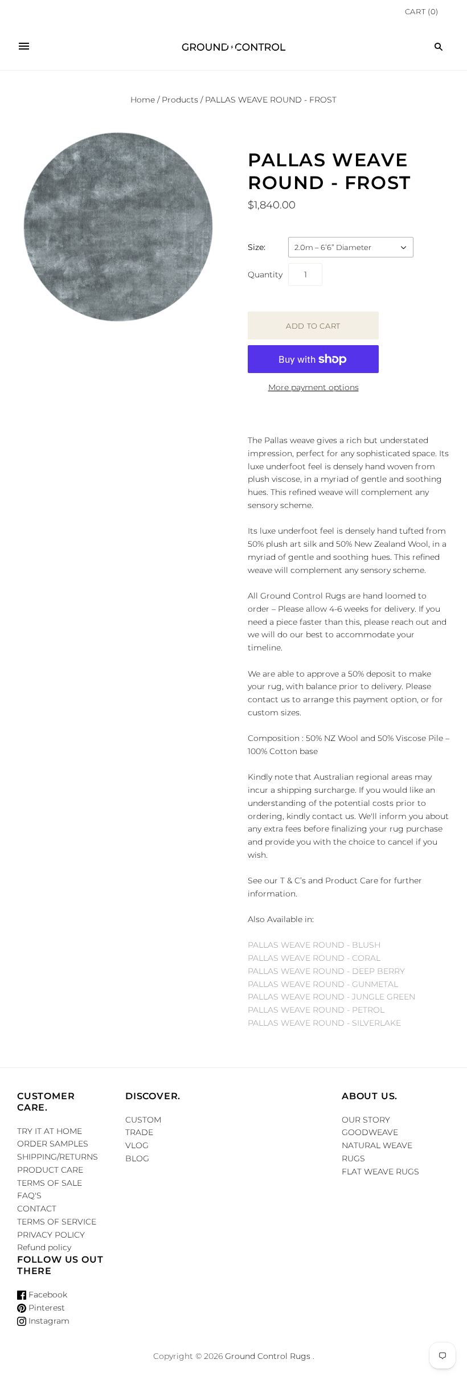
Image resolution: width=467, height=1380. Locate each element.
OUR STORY (366, 1120)
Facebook (46, 1294)
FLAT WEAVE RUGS (380, 1171)
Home (142, 100)
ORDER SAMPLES (52, 1144)
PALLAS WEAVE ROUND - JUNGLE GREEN (331, 997)
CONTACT (36, 1208)
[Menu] (24, 46)
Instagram (47, 1321)
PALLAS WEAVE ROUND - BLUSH (314, 945)
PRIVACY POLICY (51, 1235)
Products (180, 100)
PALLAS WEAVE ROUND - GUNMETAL (323, 984)
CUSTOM (143, 1120)
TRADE (139, 1132)
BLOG (137, 1158)
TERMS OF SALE (49, 1183)
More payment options (313, 387)
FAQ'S (29, 1195)
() (422, 11)
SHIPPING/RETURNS (57, 1157)
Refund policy (44, 1247)
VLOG (137, 1145)
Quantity (265, 274)
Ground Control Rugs (267, 1356)
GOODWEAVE (370, 1132)
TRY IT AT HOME (49, 1131)
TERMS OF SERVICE (56, 1222)
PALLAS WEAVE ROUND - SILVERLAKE (324, 1023)
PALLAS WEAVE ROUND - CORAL (314, 958)
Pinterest (45, 1308)
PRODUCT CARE (50, 1170)
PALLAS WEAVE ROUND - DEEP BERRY (326, 971)
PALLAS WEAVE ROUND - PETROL (316, 1010)
